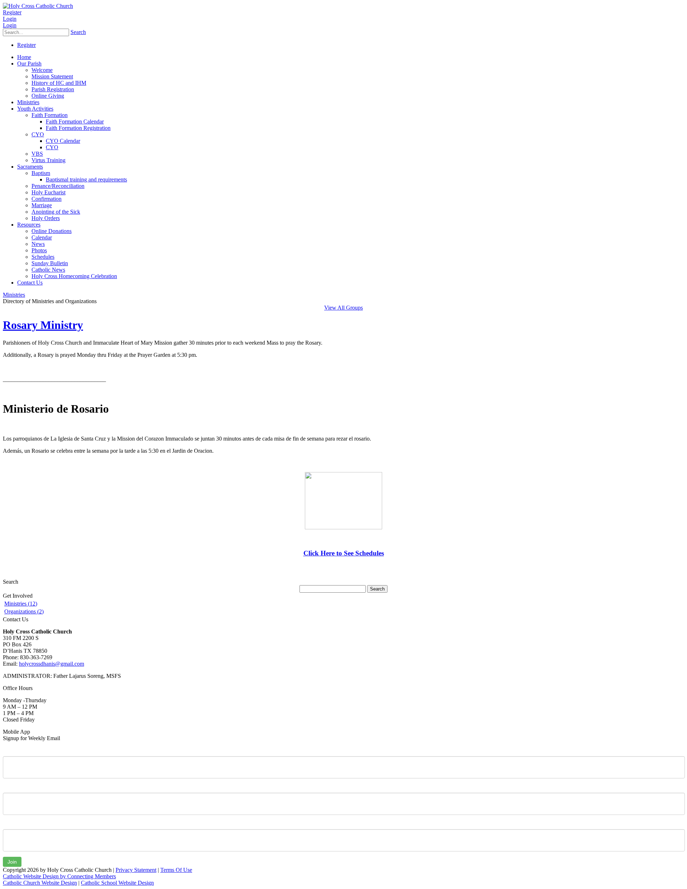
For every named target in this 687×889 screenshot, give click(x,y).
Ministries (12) (20, 604)
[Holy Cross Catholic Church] (38, 6)
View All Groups (343, 308)
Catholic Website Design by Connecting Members (59, 876)
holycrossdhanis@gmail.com (51, 664)
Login (9, 19)
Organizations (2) (24, 611)
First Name (16, 750)
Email (9, 823)
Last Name (16, 787)
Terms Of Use (176, 870)
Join (12, 862)
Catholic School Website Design (117, 883)
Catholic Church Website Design (40, 883)
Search (78, 32)
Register (12, 12)
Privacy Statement (136, 870)
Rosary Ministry (43, 325)
